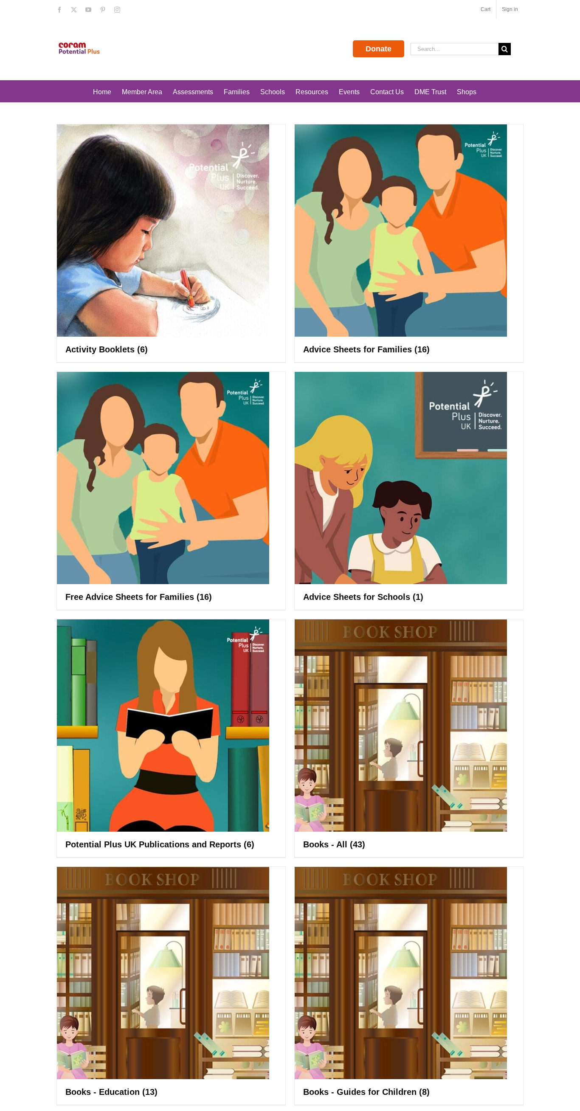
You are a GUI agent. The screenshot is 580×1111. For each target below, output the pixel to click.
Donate (378, 49)
